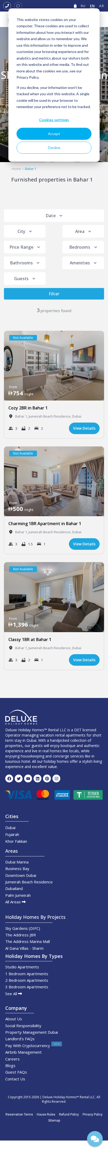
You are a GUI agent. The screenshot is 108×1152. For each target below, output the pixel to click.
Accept (54, 133)
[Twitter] (19, 778)
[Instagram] (56, 778)
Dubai (76, 416)
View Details (84, 428)
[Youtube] (28, 778)
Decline (54, 147)
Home (16, 169)
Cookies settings (54, 120)
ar (101, 5)
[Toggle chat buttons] (95, 1139)
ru (83, 5)
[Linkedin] (37, 778)
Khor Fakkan (16, 841)
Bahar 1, (22, 416)
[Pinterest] (47, 778)
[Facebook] (9, 778)
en (92, 5)
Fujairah (12, 834)
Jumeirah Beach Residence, (50, 416)
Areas (11, 851)
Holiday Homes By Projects (35, 917)
